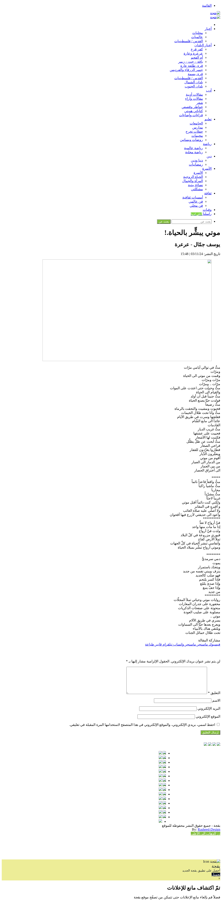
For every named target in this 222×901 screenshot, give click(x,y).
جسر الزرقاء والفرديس (186, 70)
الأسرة (207, 168)
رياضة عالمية (193, 148)
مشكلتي (197, 189)
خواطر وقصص (192, 107)
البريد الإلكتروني (209, 708)
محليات (197, 33)
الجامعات (196, 123)
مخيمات (197, 135)
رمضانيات (196, 164)
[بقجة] (215, 13)
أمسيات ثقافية (192, 197)
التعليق (214, 693)
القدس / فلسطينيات (188, 41)
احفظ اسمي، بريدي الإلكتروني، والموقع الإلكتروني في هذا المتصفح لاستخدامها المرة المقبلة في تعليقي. (142, 725)
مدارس (197, 127)
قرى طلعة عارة (191, 66)
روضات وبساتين (191, 140)
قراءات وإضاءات (191, 115)
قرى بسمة (195, 74)
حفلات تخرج (194, 131)
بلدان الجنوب (194, 86)
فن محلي (196, 205)
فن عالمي (196, 201)
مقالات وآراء (194, 98)
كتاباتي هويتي (193, 111)
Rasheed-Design (209, 829)
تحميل (216, 874)
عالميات (197, 37)
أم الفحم (197, 57)
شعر (199, 103)
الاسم (216, 700)
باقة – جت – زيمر (190, 61)
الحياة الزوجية (193, 177)
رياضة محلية (194, 152)
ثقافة (208, 193)
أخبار (208, 29)
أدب (209, 90)
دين (209, 156)
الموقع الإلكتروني (208, 716)
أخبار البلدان (203, 45)
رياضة (207, 144)
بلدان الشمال (193, 82)
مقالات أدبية (194, 94)
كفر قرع (197, 49)
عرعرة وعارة (193, 53)
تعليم (208, 119)
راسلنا (201, 214)
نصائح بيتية (195, 185)
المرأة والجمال (192, 181)
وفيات (207, 210)
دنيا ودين (197, 160)
